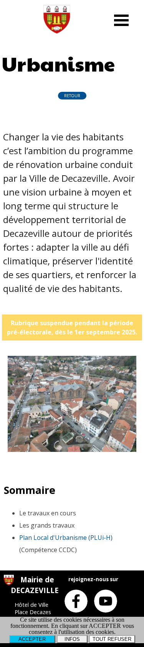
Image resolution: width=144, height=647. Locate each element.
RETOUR (72, 95)
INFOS (72, 639)
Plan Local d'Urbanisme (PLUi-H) (66, 537)
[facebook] (76, 601)
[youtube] (105, 601)
